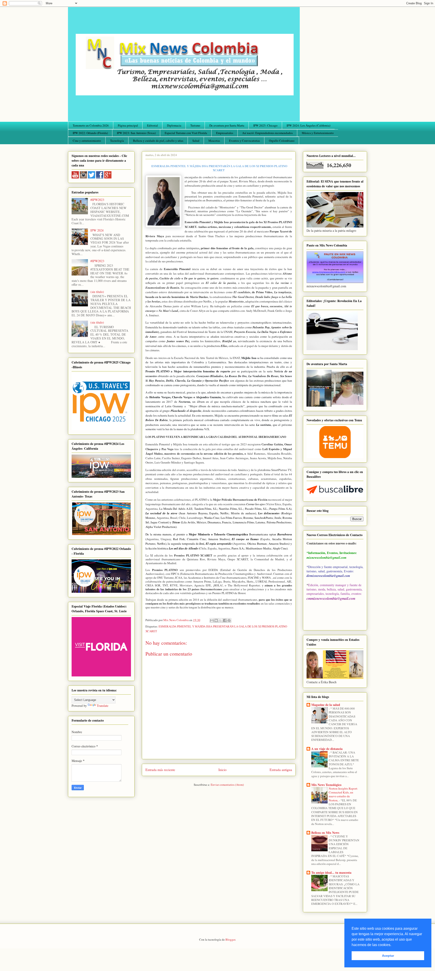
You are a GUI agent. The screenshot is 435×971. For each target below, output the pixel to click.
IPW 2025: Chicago (265, 125)
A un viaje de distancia (327, 748)
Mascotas (214, 141)
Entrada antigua (281, 769)
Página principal (128, 125)
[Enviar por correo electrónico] (212, 620)
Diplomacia (174, 125)
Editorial (152, 125)
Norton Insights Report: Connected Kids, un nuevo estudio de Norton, (343, 794)
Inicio (222, 769)
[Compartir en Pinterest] (229, 620)
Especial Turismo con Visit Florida (186, 133)
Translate (102, 705)
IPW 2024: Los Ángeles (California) (308, 125)
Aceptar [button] (388, 955)
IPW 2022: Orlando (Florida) (90, 133)
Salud (195, 141)
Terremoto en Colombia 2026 (91, 125)
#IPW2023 (97, 200)
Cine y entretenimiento (87, 141)
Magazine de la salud (325, 704)
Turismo (195, 125)
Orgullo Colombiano (282, 141)
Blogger (230, 939)
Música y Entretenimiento (318, 133)
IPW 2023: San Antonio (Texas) (136, 133)
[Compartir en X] (220, 620)
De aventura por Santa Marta (226, 125)
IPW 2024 (97, 230)
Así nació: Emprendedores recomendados (267, 133)
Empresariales (224, 133)
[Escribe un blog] (216, 620)
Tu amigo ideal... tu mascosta (331, 872)
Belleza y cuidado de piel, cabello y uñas (158, 141)
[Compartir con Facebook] (224, 620)
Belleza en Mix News (325, 832)
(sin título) (97, 292)
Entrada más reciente (160, 769)
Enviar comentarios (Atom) (227, 785)
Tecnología (117, 141)
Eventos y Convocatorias (244, 141)
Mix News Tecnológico (326, 784)
